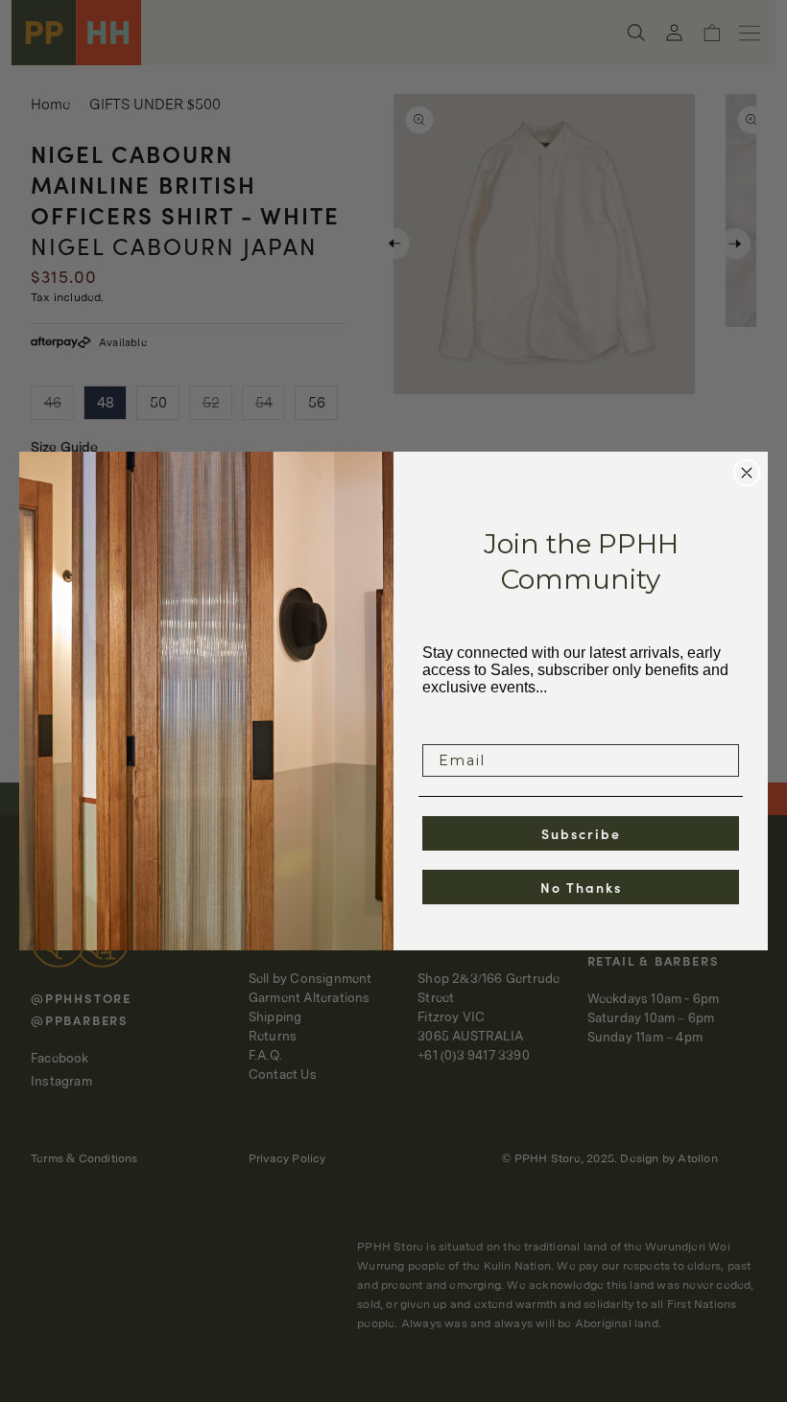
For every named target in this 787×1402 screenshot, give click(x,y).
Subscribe (581, 833)
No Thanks (581, 887)
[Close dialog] (746, 472)
